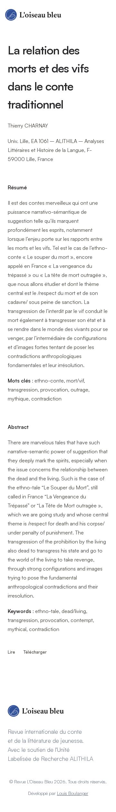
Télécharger (35, 652)
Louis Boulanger (72, 793)
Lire (12, 652)
